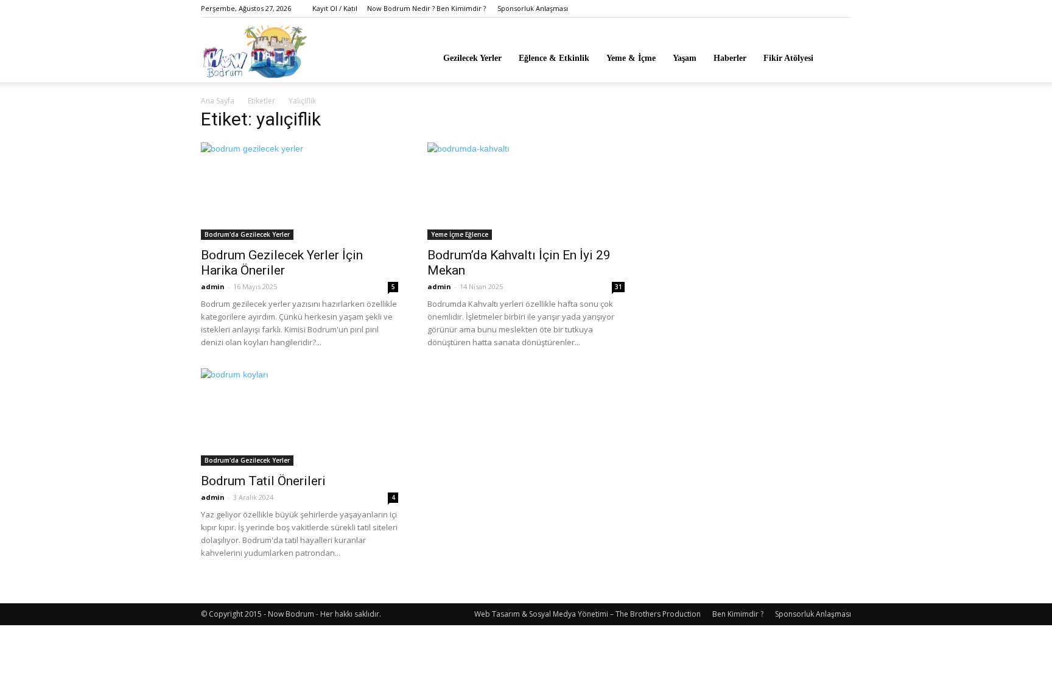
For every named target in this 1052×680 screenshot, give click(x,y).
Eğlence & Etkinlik (554, 58)
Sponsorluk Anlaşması (532, 8)
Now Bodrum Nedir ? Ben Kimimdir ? (426, 8)
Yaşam (684, 58)
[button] (836, 57)
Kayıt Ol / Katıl (334, 8)
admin (213, 286)
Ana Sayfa (217, 101)
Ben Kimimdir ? (737, 614)
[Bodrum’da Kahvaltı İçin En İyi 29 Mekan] (526, 191)
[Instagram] (842, 8)
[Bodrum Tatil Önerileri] (299, 417)
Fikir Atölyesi (788, 58)
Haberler (730, 58)
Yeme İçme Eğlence (459, 234)
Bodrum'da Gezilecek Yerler (247, 234)
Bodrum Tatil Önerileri (263, 481)
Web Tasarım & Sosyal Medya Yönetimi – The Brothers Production (587, 614)
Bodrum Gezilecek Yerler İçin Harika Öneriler (282, 263)
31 (618, 286)
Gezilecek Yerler (472, 58)
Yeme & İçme (631, 58)
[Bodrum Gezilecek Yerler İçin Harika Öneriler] (299, 191)
